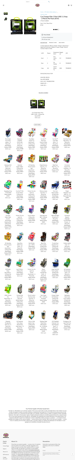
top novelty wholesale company (26, 454)
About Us (5, 451)
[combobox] (36, 1)
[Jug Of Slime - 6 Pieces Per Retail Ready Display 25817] (20, 263)
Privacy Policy (49, 454)
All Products (6, 454)
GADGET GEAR (43, 14)
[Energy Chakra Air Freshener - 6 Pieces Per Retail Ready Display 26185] (55, 289)
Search (4, 448)
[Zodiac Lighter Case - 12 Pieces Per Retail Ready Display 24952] (67, 237)
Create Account (5, 458)
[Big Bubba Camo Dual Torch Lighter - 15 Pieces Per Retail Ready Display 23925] (67, 289)
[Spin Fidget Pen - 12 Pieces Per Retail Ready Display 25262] (43, 289)
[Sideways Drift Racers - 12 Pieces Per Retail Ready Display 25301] (8, 159)
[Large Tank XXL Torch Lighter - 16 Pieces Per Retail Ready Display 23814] (55, 263)
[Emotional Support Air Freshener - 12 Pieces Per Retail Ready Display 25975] (67, 159)
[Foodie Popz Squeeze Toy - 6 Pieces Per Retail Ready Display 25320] (55, 237)
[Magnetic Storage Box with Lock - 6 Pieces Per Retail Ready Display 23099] (8, 315)
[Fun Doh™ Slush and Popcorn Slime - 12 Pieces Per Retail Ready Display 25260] (43, 133)
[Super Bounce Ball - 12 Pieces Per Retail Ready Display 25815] (43, 209)
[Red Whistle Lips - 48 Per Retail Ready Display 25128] (32, 237)
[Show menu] (3, 5)
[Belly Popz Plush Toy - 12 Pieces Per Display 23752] (55, 159)
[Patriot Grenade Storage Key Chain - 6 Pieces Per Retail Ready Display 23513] (43, 263)
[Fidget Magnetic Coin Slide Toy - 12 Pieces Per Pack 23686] (67, 185)
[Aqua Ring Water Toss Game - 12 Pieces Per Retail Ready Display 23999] (20, 237)
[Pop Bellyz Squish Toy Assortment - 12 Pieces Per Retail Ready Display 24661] (32, 133)
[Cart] (71, 5)
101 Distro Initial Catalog (50, 12)
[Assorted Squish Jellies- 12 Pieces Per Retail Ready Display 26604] (20, 159)
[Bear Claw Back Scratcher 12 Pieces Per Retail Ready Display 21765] (55, 209)
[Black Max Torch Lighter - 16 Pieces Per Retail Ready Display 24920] (43, 237)
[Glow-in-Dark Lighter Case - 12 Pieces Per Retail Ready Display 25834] (32, 315)
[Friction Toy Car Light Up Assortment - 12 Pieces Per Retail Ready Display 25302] (20, 209)
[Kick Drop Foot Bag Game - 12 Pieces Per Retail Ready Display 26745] (67, 133)
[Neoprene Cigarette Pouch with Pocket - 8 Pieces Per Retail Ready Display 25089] (20, 133)
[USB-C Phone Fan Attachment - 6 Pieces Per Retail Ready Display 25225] (8, 289)
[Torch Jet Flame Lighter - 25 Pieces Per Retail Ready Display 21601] (55, 185)
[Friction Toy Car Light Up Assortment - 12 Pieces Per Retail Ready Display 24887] (32, 185)
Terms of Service (57, 454)
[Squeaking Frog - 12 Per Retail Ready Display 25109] (8, 185)
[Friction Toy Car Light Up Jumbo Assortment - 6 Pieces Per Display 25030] (32, 263)
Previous (9, 25)
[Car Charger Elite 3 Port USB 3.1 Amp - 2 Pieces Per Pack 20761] (37, 103)
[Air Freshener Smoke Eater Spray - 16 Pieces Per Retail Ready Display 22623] (67, 263)
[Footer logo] (6, 435)
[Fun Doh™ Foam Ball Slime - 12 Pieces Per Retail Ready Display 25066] (55, 133)
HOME (41, 12)
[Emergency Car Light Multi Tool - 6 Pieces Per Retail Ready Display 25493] (67, 315)
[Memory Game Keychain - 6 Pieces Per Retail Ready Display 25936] (43, 185)
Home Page (6, 446)
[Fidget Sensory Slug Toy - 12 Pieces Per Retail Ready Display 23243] (43, 159)
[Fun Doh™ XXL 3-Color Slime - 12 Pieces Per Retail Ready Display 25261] (20, 185)
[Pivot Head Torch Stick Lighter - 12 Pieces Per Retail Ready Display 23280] (8, 133)
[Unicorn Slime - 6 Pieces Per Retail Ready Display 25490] (32, 209)
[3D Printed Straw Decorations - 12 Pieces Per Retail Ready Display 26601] (8, 263)
